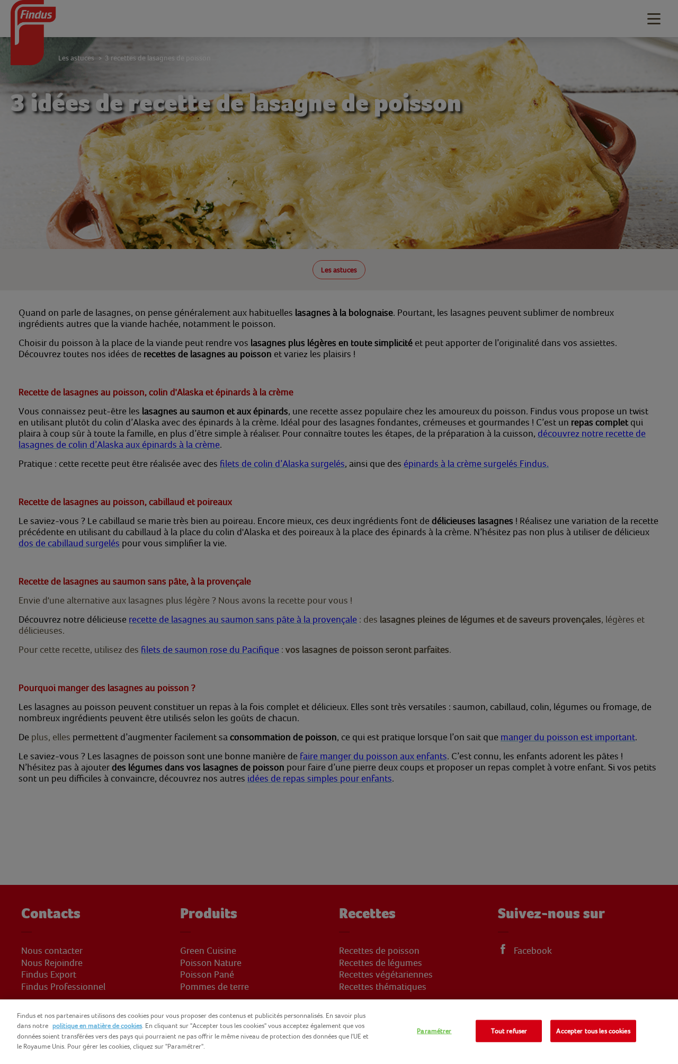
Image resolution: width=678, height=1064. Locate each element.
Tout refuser (509, 1031)
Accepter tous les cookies (593, 1031)
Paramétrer (434, 1031)
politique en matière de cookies (97, 1026)
